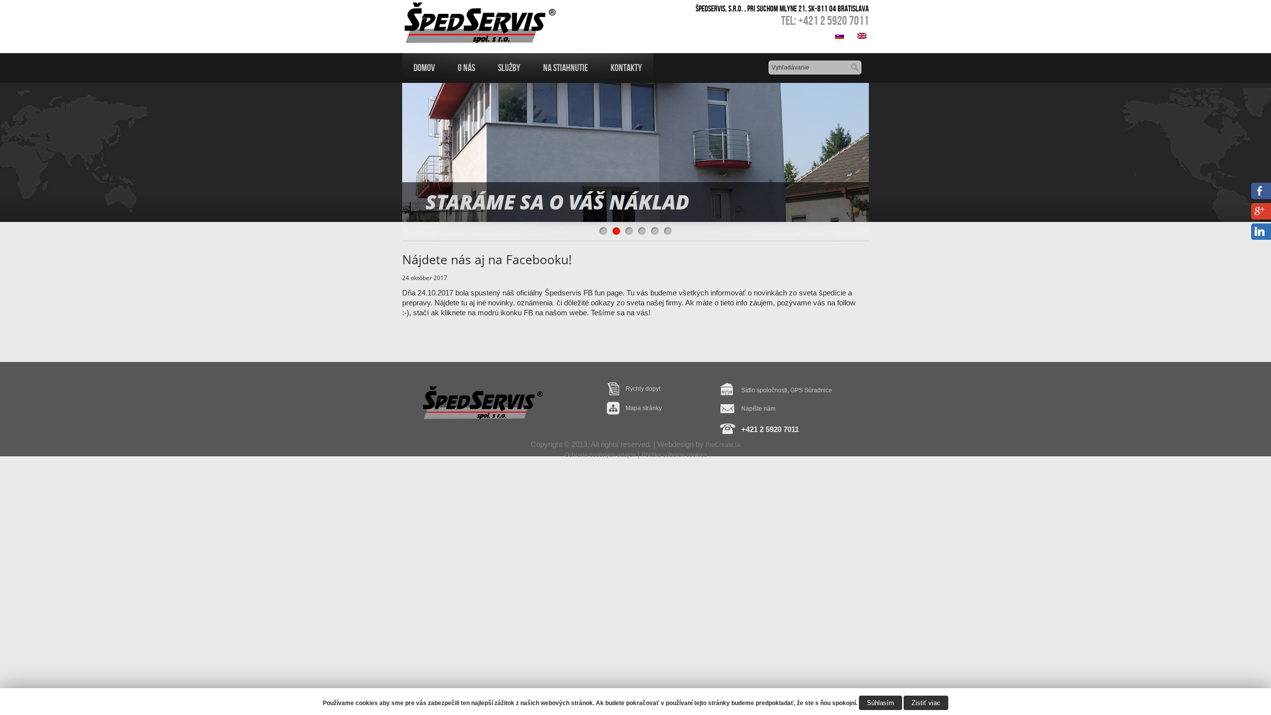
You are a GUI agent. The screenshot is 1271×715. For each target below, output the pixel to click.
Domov (424, 67)
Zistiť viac (926, 703)
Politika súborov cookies (674, 454)
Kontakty (626, 67)
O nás (466, 67)
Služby (509, 67)
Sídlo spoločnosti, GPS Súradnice (786, 390)
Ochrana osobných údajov (600, 454)
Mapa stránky (644, 408)
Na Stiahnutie (565, 67)
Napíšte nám (758, 408)
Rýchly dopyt (643, 388)
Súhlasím (880, 703)
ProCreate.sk (723, 444)
